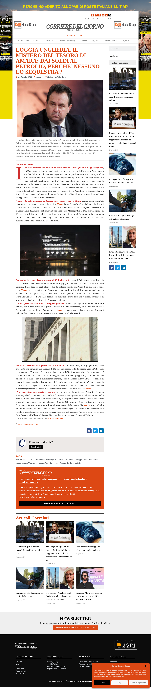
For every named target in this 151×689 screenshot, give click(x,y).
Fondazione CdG (105, 19)
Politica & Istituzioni (68, 41)
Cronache (50, 41)
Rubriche (126, 41)
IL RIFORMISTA (55, 418)
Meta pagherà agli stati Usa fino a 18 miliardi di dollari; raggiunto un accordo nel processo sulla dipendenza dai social (59, 553)
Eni (17, 459)
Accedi (87, 19)
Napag (60, 204)
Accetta (102, 683)
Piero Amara (60, 463)
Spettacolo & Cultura (90, 41)
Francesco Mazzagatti (46, 459)
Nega (119, 683)
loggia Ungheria (29, 463)
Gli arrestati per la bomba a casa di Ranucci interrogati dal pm (29, 550)
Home (20, 41)
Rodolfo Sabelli (74, 463)
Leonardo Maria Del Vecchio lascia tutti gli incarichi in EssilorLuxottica (89, 596)
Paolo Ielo (49, 463)
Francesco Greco (27, 459)
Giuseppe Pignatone (83, 459)
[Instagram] (96, 15)
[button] (146, 666)
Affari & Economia (33, 41)
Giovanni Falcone (65, 459)
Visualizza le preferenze (138, 683)
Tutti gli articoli (36, 447)
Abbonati (94, 19)
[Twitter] (106, 15)
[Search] (109, 15)
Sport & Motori (111, 41)
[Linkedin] (99, 15)
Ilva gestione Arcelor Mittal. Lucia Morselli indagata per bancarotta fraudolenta (59, 596)
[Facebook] (92, 15)
